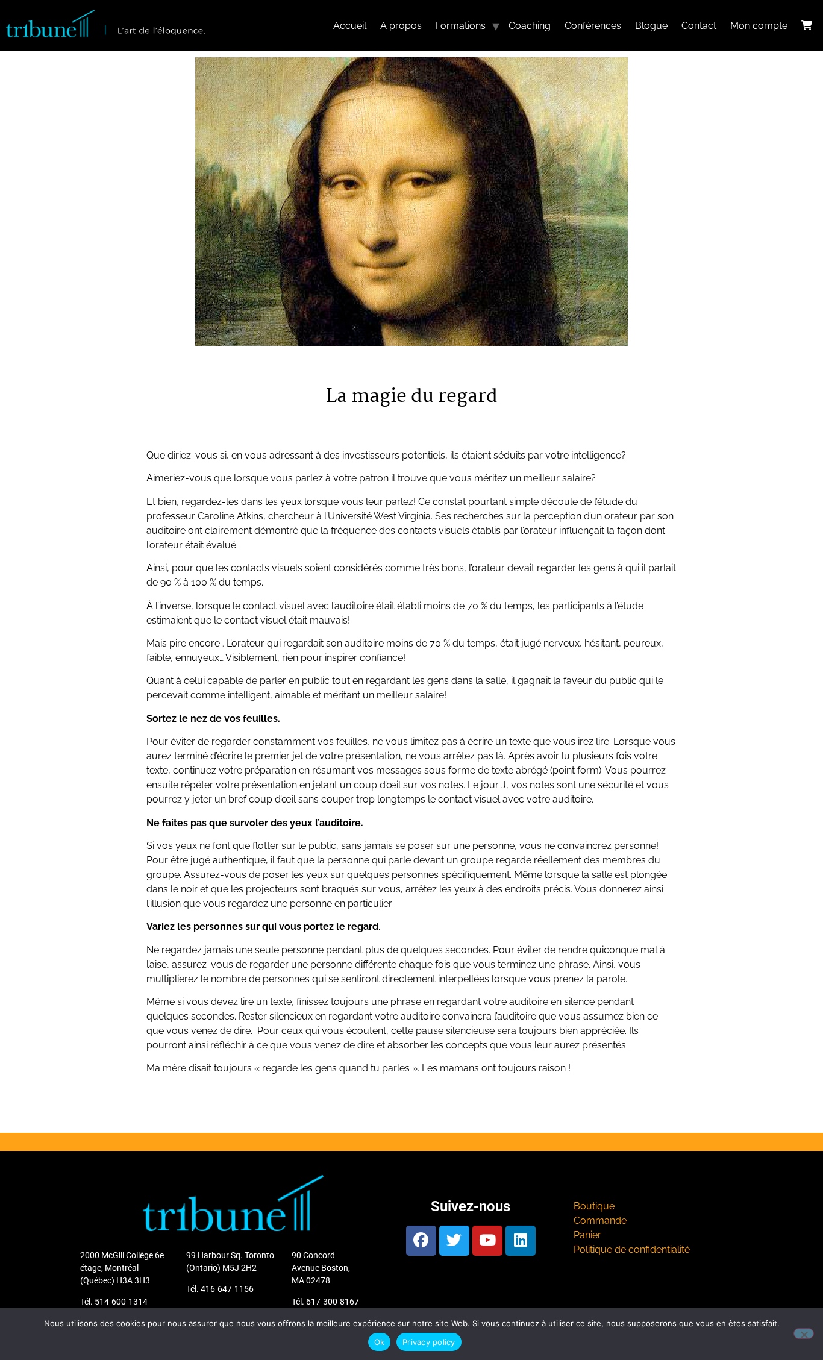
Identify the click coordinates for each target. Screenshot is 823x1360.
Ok (379, 1342)
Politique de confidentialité (632, 1249)
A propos (401, 25)
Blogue (651, 25)
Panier (587, 1235)
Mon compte (758, 25)
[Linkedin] (520, 1241)
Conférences (593, 25)
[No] (803, 1333)
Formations (461, 25)
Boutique (594, 1206)
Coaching (530, 25)
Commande (600, 1220)
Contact (698, 25)
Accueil (349, 25)
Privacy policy (428, 1342)
